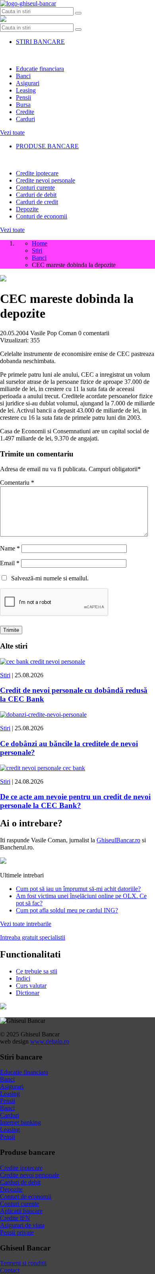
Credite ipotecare (37, 173)
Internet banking (20, 1122)
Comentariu (17, 482)
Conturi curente (35, 187)
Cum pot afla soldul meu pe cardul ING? (67, 910)
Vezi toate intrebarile (25, 923)
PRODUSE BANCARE (47, 146)
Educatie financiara (40, 68)
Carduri (25, 119)
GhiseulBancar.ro (118, 840)
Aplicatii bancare (21, 1210)
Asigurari (27, 83)
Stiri (5, 675)
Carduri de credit (37, 202)
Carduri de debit (36, 194)
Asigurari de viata (22, 1225)
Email (9, 563)
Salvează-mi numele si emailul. (48, 578)
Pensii (23, 97)
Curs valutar (31, 985)
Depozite (27, 209)
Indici (23, 978)
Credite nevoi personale (45, 180)
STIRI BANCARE (40, 41)
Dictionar (27, 992)
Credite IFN (15, 1218)
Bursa (23, 104)
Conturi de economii (41, 216)
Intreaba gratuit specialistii (32, 937)
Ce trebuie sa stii (36, 971)
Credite (25, 111)
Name (10, 548)
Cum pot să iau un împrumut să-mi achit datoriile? (78, 888)
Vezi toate (12, 132)
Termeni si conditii (23, 1263)
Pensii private (17, 1232)
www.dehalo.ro (49, 1041)
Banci (23, 76)
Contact (9, 1270)
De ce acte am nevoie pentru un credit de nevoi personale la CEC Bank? (75, 801)
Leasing (26, 90)
